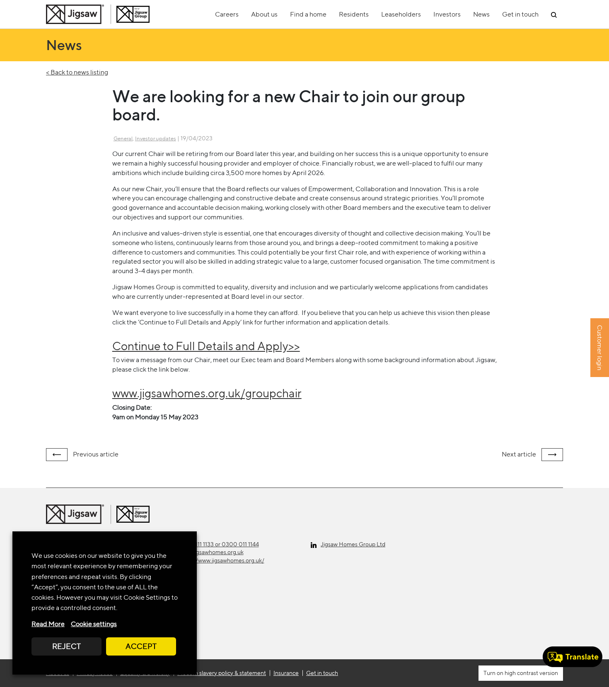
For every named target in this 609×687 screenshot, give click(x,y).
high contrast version (530, 673)
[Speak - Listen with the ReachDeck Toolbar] (572, 656)
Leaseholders (401, 14)
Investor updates (155, 138)
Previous (95, 454)
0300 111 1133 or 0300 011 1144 (219, 544)
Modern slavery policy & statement (221, 673)
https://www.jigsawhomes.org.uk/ (221, 560)
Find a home (308, 14)
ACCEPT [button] (141, 646)
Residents (354, 14)
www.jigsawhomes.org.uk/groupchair (207, 393)
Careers (227, 14)
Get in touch (520, 14)
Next (519, 454)
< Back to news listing (77, 72)
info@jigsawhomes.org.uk (211, 552)
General (123, 138)
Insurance (286, 673)
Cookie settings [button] (94, 624)
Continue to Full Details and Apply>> (206, 346)
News (481, 14)
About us (264, 14)
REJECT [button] (66, 646)
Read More (48, 624)
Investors (447, 14)
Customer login (600, 347)
